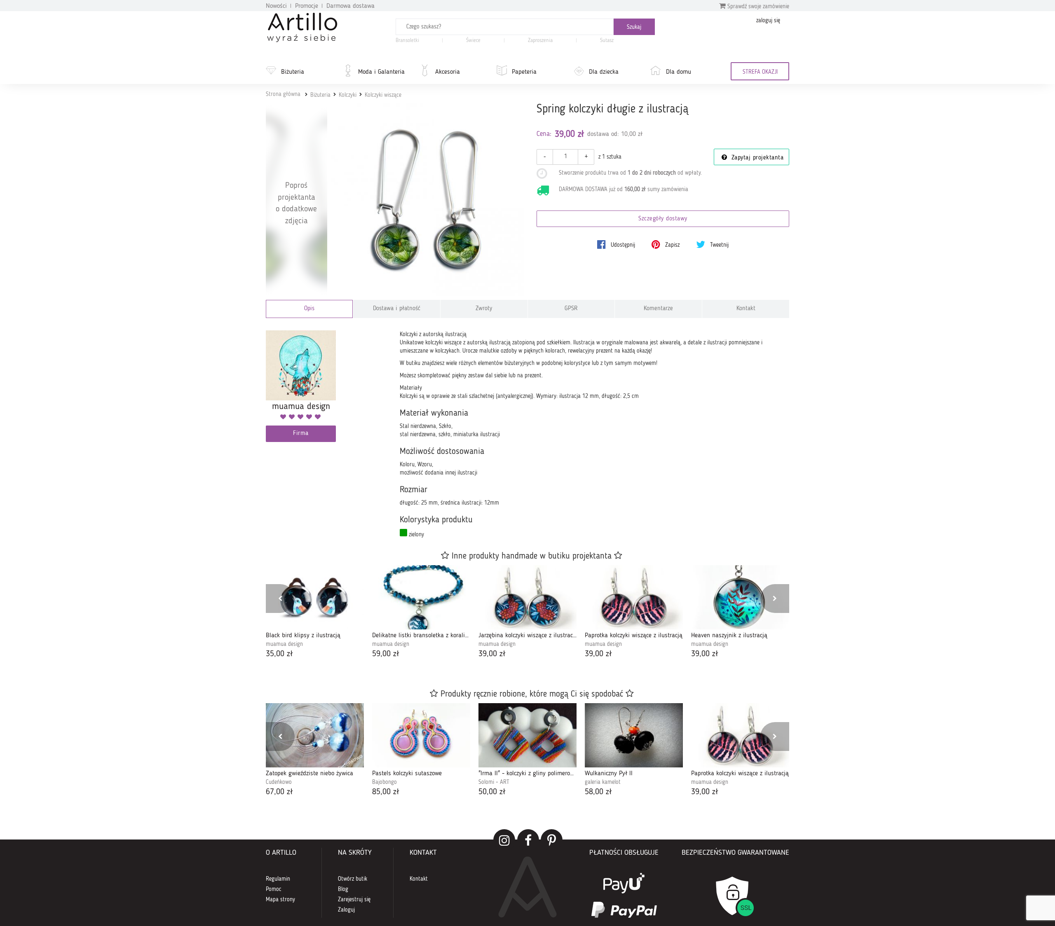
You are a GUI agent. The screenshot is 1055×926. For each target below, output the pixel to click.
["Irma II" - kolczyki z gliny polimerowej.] (527, 735)
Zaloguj (346, 910)
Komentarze (658, 309)
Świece (473, 40)
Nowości (276, 6)
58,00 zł (598, 792)
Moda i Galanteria (381, 72)
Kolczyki (347, 95)
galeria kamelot (603, 782)
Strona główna (283, 94)
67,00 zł (279, 792)
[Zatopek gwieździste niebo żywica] (315, 735)
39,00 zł (492, 654)
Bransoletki (407, 40)
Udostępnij (622, 245)
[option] (315, 612)
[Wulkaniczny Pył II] (634, 735)
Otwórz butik (352, 879)
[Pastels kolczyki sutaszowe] (421, 735)
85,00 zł (385, 792)
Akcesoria (447, 72)
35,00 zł (279, 654)
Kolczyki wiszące (383, 95)
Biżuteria (292, 72)
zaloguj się (768, 20)
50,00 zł (492, 792)
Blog (343, 889)
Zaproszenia (540, 40)
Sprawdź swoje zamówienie (757, 6)
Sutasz (607, 40)
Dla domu (678, 72)
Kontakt (745, 309)
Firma (301, 433)
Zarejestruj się (354, 900)
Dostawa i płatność (396, 309)
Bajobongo (384, 782)
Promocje (306, 6)
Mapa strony (280, 900)
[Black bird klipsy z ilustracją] (315, 597)
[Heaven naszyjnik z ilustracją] (740, 597)
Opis (309, 309)
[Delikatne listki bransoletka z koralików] (421, 597)
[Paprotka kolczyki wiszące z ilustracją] (634, 597)
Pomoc (273, 889)
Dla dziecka (604, 72)
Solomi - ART (493, 782)
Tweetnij (718, 245)
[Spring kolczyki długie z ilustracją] (428, 200)
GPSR (571, 309)
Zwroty (484, 309)
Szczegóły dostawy (662, 219)
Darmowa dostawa (350, 6)
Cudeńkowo (279, 782)
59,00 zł (385, 654)
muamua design (284, 644)
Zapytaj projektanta (756, 158)
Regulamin (278, 879)
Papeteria (524, 72)
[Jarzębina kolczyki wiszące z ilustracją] (527, 597)
